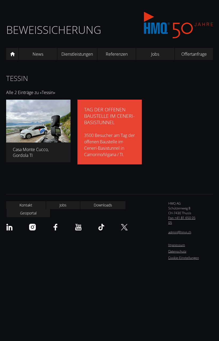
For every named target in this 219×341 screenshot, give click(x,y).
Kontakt (25, 205)
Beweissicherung (53, 29)
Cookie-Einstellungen (183, 257)
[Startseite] (12, 54)
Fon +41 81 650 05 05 (181, 220)
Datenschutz (177, 251)
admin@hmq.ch (179, 232)
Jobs (155, 54)
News (38, 54)
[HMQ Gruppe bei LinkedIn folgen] (9, 227)
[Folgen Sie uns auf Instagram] (32, 227)
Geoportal (28, 213)
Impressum (176, 245)
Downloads (103, 205)
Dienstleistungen (77, 54)
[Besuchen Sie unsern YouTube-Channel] (78, 227)
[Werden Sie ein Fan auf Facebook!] (55, 227)
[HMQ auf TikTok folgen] (101, 227)
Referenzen (117, 54)
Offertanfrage (194, 54)
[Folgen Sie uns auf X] (124, 227)
